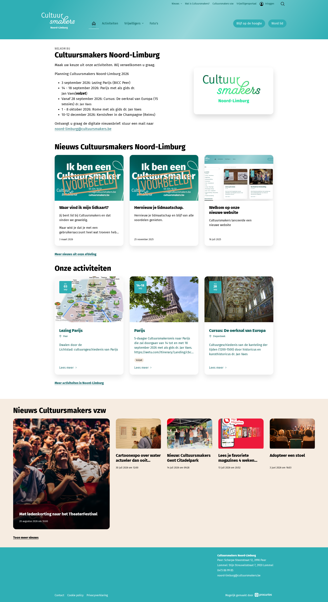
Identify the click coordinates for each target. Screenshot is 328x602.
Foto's (154, 23)
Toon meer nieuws (26, 537)
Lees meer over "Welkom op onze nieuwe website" (238, 200)
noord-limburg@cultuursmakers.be (83, 129)
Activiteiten (110, 23)
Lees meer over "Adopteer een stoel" (292, 444)
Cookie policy (75, 595)
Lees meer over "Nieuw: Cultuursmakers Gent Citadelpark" (189, 444)
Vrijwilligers (132, 23)
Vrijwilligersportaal (246, 3)
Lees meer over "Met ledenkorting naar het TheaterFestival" (61, 474)
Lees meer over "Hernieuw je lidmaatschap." (164, 200)
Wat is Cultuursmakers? (197, 3)
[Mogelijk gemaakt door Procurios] (263, 595)
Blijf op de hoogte (249, 23)
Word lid (277, 23)
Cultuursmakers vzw (223, 3)
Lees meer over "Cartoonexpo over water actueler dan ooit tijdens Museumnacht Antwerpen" (138, 444)
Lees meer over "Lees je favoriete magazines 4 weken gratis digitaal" (240, 444)
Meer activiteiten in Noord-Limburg (79, 383)
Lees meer (66, 368)
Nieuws (175, 3)
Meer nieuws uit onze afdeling (75, 254)
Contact (59, 595)
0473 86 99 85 (225, 570)
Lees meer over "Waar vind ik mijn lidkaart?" (89, 200)
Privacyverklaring (97, 595)
